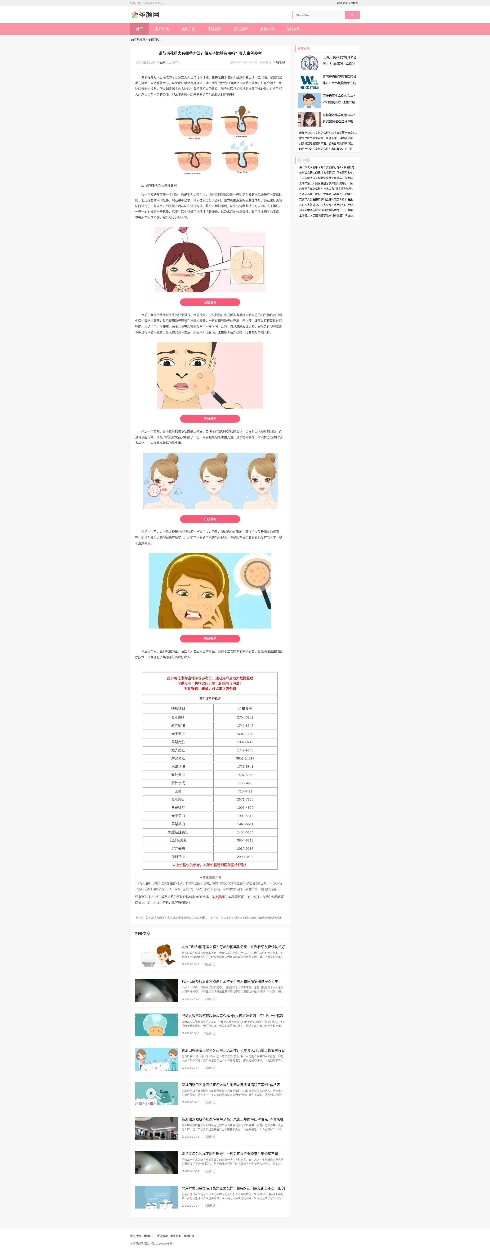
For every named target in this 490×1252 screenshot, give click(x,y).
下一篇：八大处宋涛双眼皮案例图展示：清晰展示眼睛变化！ (246, 917)
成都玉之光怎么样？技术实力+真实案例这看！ (326, 188)
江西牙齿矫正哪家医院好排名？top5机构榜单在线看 (339, 83)
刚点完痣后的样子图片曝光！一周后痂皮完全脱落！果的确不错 (230, 1154)
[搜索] (352, 15)
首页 (139, 29)
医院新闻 (214, 29)
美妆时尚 (267, 29)
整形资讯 (162, 29)
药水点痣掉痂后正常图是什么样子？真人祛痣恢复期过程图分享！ (232, 981)
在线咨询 (342, 3)
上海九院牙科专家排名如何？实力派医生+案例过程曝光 (339, 64)
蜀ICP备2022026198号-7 (159, 1243)
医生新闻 (241, 29)
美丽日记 (188, 29)
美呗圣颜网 (137, 40)
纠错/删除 (279, 62)
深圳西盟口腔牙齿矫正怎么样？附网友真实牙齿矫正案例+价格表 (231, 1085)
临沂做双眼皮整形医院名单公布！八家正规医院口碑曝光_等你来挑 (232, 1119)
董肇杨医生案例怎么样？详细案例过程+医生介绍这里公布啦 (339, 102)
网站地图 (353, 3)
